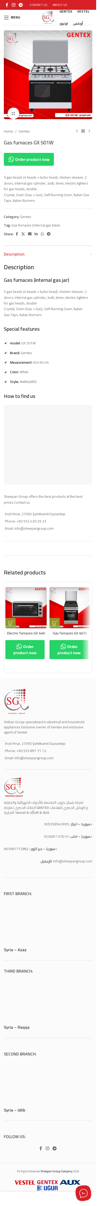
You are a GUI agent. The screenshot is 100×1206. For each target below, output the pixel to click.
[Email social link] (29, 230)
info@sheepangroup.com (72, 857)
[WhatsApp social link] (42, 230)
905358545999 (56, 820)
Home (8, 127)
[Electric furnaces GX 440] (26, 604)
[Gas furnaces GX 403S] (70, 604)
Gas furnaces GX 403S (70, 629)
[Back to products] (83, 127)
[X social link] (23, 230)
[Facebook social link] (7, 5)
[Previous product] (77, 127)
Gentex (24, 127)
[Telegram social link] (20, 5)
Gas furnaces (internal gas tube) (36, 221)
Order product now (31, 155)
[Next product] (89, 127)
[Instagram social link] (13, 5)
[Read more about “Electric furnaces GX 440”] (10, 619)
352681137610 (56, 832)
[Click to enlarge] (13, 109)
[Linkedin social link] (36, 230)
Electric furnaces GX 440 (26, 629)
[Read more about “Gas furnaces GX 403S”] (54, 619)
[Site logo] (48, 17)
